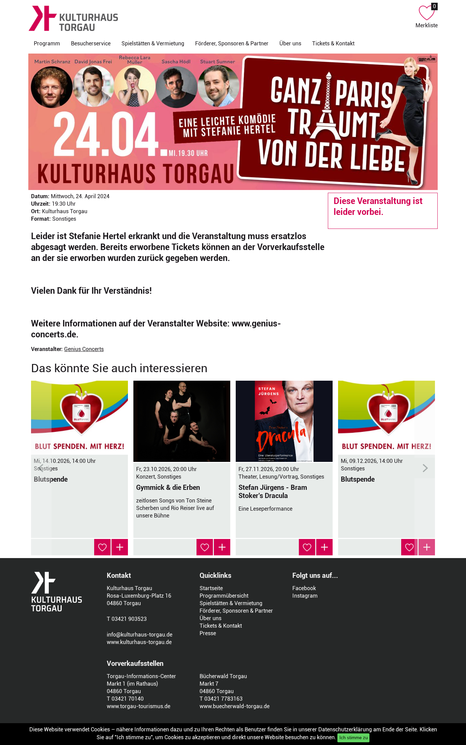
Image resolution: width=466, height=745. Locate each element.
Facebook (304, 588)
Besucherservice (91, 43)
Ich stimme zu (353, 737)
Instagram (305, 596)
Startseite (211, 588)
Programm (47, 43)
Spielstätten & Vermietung (152, 43)
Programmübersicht (224, 596)
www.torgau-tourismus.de (138, 706)
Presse (208, 633)
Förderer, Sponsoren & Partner (231, 43)
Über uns (290, 43)
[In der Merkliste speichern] (102, 547)
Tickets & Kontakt (333, 43)
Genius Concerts (84, 349)
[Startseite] (222, 18)
